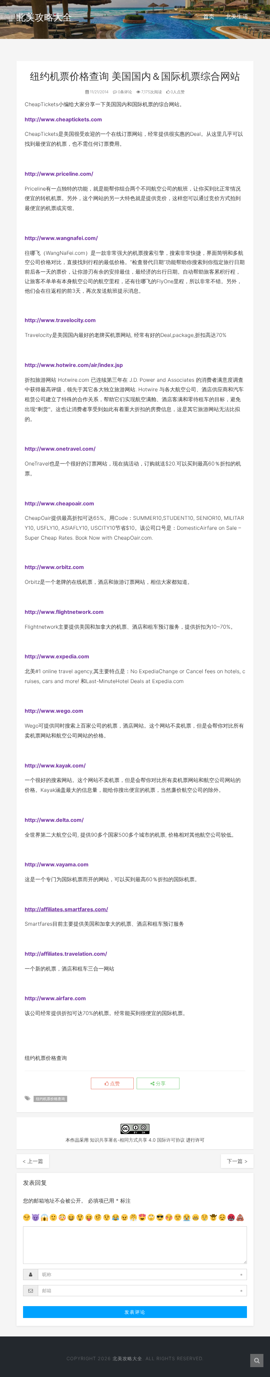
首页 (208, 16)
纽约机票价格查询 (50, 1098)
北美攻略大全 (44, 17)
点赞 (114, 1084)
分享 (160, 1084)
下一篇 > (237, 1161)
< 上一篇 (32, 1161)
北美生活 (237, 16)
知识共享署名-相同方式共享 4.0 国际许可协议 (137, 1140)
